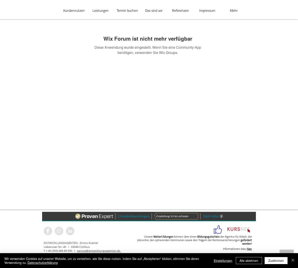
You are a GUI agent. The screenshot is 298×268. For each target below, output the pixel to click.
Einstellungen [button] (223, 260)
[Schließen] (292, 261)
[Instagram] (70, 231)
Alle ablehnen (249, 260)
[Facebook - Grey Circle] (48, 231)
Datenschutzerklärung (42, 262)
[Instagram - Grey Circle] (59, 231)
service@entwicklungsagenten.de (99, 251)
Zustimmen (276, 260)
